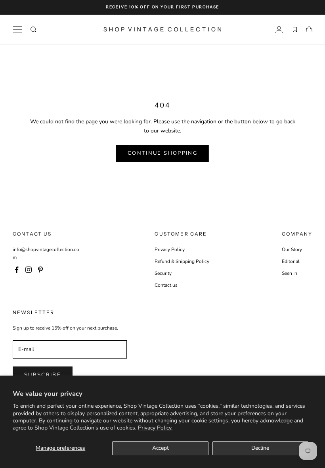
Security (163, 273)
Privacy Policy (170, 249)
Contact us (166, 285)
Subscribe (42, 374)
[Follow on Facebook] (17, 270)
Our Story (292, 249)
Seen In (289, 273)
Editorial (291, 261)
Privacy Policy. (155, 428)
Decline (260, 448)
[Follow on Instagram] (28, 270)
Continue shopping (162, 153)
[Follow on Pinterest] (40, 270)
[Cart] (309, 29)
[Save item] (295, 29)
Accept (160, 448)
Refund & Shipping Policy (182, 261)
